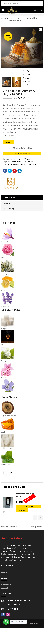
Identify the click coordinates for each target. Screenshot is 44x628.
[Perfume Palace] (12, 10)
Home (3, 18)
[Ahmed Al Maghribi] (11, 183)
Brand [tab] (7, 203)
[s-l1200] (27, 78)
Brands (4, 572)
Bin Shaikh (11, 162)
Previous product (9, 527)
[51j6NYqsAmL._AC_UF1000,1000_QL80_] (16, 82)
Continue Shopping (22, 153)
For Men (20, 18)
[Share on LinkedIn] (19, 171)
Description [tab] (9, 198)
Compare (8, 142)
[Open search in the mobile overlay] (22, 3)
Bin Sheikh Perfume (29, 165)
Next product (37, 527)
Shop (12, 18)
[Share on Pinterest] (14, 171)
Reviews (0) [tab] (9, 209)
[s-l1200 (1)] (6, 82)
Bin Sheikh (15, 165)
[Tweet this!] (10, 171)
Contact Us (6, 585)
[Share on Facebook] (5, 171)
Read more (28, 506)
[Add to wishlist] (4, 511)
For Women (25, 159)
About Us (5, 588)
